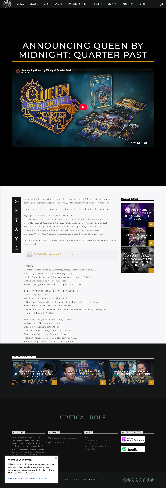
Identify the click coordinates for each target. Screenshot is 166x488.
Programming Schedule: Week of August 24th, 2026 (137, 214)
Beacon (34, 4)
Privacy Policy (90, 449)
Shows (20, 4)
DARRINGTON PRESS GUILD (53, 253)
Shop (46, 4)
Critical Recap (143, 249)
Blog (142, 4)
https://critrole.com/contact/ (64, 438)
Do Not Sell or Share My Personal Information (28, 478)
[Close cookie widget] (56, 458)
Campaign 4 (18, 363)
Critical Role (32, 363)
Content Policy (90, 443)
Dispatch (112, 4)
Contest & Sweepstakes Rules (96, 446)
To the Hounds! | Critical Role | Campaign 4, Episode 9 (131, 374)
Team (86, 437)
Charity (97, 4)
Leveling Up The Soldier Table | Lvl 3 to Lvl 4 (83, 372)
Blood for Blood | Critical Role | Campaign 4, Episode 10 (34, 374)
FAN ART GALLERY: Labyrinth (137, 236)
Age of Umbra (128, 249)
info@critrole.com (60, 442)
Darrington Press (78, 4)
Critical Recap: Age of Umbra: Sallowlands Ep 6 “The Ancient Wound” (137, 259)
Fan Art (125, 230)
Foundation (80, 479)
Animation (128, 4)
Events (58, 4)
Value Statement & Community (97, 440)
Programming (128, 205)
